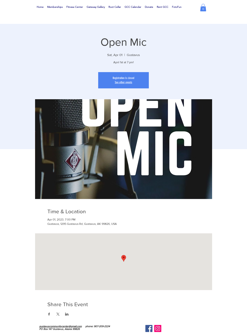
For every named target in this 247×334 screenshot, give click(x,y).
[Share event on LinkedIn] (67, 314)
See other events (123, 82)
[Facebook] (148, 328)
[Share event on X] (58, 314)
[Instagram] (157, 328)
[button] (203, 7)
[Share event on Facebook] (49, 314)
